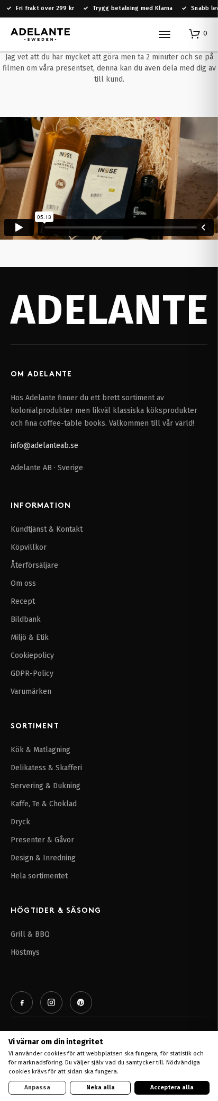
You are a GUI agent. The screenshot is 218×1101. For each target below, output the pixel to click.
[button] (198, 33)
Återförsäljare (34, 565)
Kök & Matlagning (40, 749)
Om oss (23, 583)
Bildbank (26, 619)
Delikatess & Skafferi (46, 767)
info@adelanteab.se (44, 445)
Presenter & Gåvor (42, 839)
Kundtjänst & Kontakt (47, 529)
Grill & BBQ (30, 934)
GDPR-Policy (32, 673)
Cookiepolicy (32, 655)
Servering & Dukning (45, 785)
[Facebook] (22, 1002)
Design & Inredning (43, 857)
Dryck (20, 821)
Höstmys (25, 952)
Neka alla (100, 1087)
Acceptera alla (172, 1087)
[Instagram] (51, 1002)
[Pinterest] (81, 1002)
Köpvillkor (29, 547)
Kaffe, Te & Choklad (44, 803)
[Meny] (164, 34)
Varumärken (31, 691)
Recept (23, 601)
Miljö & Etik (30, 637)
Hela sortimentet (39, 875)
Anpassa (37, 1087)
